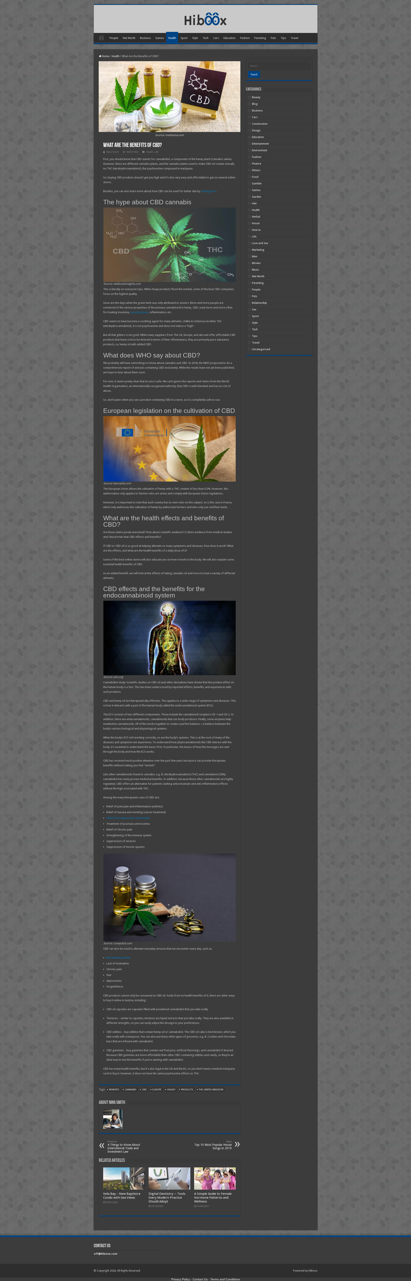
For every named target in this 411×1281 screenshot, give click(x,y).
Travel (294, 38)
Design (256, 130)
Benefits (114, 1089)
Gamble (257, 183)
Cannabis (130, 1089)
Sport (184, 38)
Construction (260, 123)
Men (254, 256)
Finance (256, 163)
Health (172, 38)
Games (159, 38)
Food (255, 176)
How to (256, 229)
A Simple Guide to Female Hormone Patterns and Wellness (213, 1197)
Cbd (144, 1089)
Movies (256, 263)
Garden (256, 196)
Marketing (258, 249)
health (171, 1089)
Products (187, 1089)
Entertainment (260, 143)
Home (101, 37)
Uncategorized (261, 349)
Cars (216, 38)
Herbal (256, 216)
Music (255, 269)
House (256, 223)
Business (145, 38)
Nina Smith (113, 152)
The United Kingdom (211, 1089)
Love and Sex (260, 243)
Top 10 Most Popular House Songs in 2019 (213, 1145)
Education (229, 38)
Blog (255, 103)
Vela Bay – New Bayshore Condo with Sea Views (121, 1195)
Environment (259, 150)
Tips (283, 38)
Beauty (256, 97)
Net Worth (129, 38)
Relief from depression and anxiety (127, 818)
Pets (273, 38)
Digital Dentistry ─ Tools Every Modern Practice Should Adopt (167, 1197)
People (114, 38)
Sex (254, 309)
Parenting (260, 38)
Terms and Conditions (225, 1279)
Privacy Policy (180, 1279)
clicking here (208, 191)
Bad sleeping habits (118, 957)
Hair (254, 203)
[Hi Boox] (206, 18)
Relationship (259, 302)
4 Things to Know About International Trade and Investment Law (123, 1146)
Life (156, 152)
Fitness (256, 170)
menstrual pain (139, 312)
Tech (205, 38)
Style (195, 38)
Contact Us (200, 1279)
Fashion (245, 38)
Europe (156, 1089)
